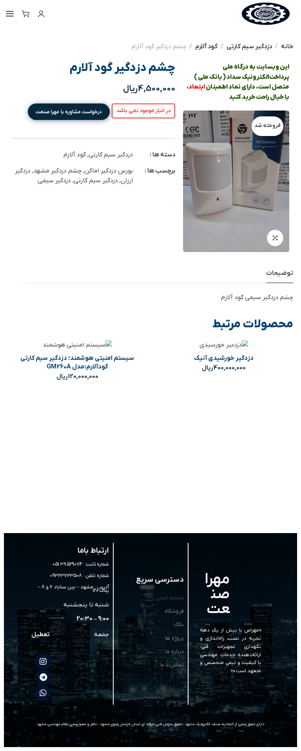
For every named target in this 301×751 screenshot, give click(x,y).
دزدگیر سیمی (54, 181)
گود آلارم (206, 47)
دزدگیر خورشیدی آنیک (224, 358)
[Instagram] (43, 661)
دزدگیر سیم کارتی (249, 47)
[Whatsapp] (43, 693)
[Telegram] (43, 677)
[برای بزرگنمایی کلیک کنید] (275, 238)
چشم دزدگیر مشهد (57, 171)
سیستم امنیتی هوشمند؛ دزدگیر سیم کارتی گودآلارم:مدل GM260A (77, 362)
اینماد (197, 87)
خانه (287, 47)
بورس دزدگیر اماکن (108, 171)
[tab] (279, 273)
